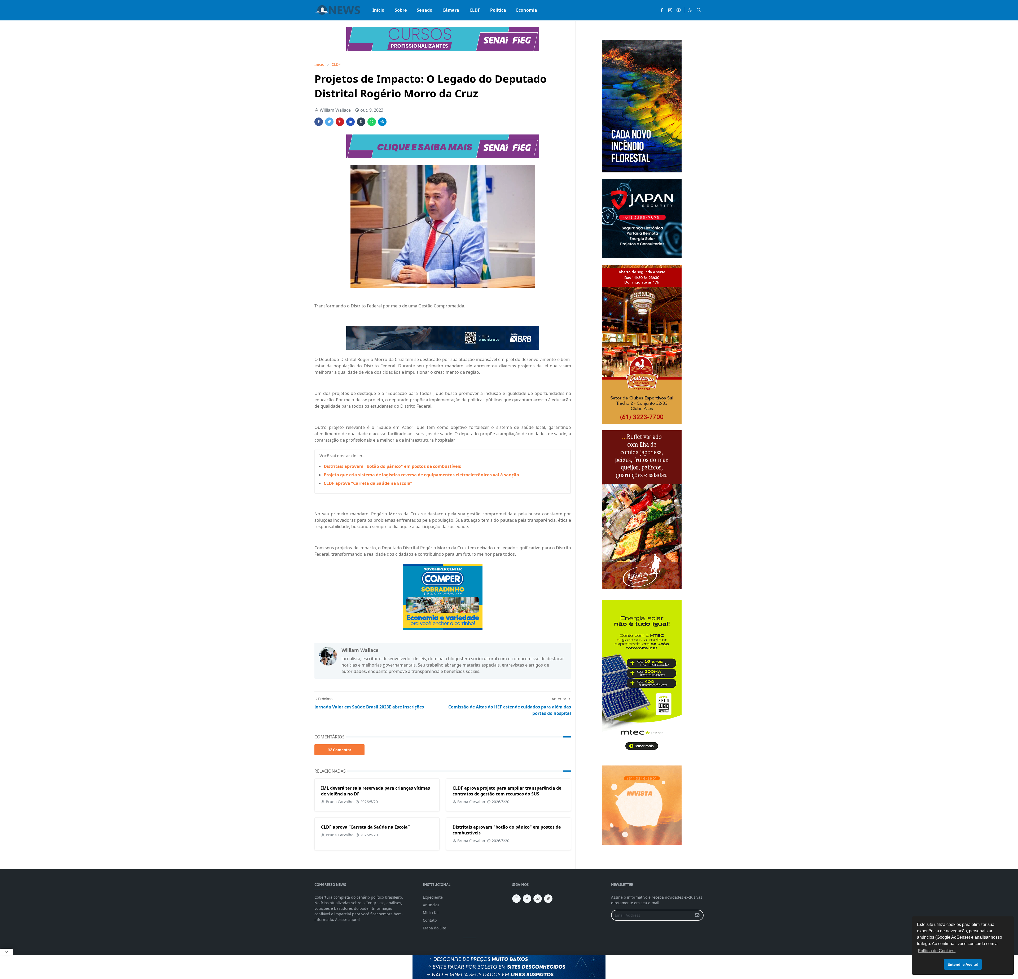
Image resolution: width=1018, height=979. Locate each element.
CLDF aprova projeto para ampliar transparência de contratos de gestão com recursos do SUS (507, 791)
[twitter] (548, 898)
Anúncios (431, 904)
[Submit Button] (697, 915)
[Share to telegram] (382, 122)
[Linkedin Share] (350, 122)
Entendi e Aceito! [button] (962, 964)
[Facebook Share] (318, 122)
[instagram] (670, 10)
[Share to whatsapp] (371, 122)
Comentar (342, 749)
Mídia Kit (431, 912)
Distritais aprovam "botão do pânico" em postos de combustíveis (392, 466)
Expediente (433, 897)
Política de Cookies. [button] (936, 950)
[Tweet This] (329, 122)
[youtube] (678, 10)
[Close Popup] (6, 952)
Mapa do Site (434, 927)
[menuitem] (378, 10)
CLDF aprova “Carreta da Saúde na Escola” (368, 483)
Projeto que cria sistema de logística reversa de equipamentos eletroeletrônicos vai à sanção (421, 475)
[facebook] (661, 10)
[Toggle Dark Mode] (689, 10)
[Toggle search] (699, 10)
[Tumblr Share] (361, 122)
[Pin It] (340, 122)
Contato (430, 920)
